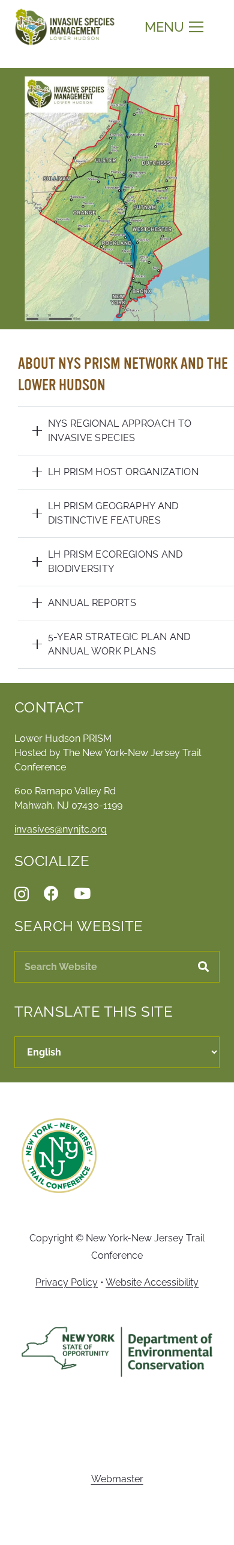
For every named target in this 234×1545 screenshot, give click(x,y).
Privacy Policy (66, 1282)
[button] (174, 27)
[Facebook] (51, 893)
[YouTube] (82, 893)
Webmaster (117, 1479)
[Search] (203, 967)
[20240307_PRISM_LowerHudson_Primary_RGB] (65, 27)
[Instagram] (21, 894)
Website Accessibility (152, 1282)
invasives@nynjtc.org (60, 829)
